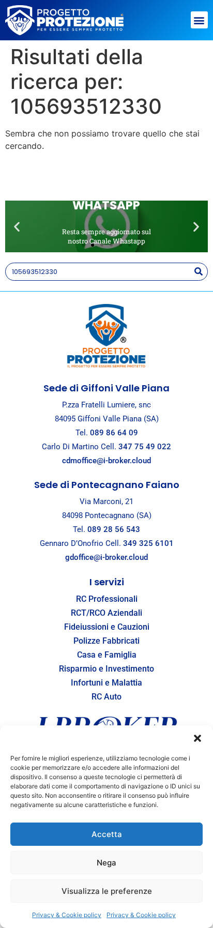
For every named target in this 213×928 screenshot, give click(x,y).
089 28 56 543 (113, 529)
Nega (106, 863)
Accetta (107, 834)
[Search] (198, 271)
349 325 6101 (148, 543)
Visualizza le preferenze (107, 891)
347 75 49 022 (144, 446)
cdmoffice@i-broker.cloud (106, 460)
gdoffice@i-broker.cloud (106, 557)
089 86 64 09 (114, 432)
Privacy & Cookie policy (66, 915)
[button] (197, 738)
